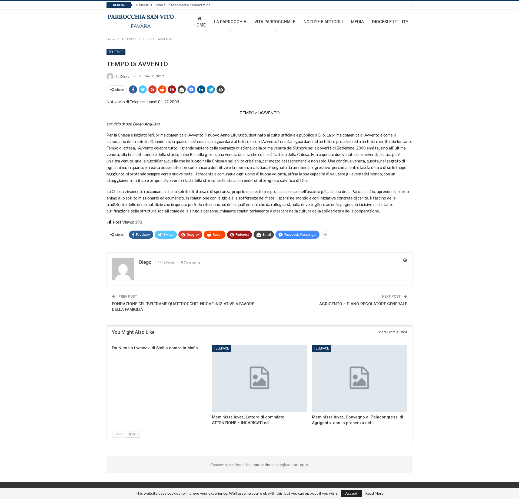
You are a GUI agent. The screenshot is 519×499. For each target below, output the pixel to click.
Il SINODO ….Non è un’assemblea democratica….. (175, 5)
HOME (200, 25)
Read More (374, 493)
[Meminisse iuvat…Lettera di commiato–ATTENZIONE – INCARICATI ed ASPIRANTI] (259, 378)
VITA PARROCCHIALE (274, 21)
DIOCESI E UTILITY (390, 21)
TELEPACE (116, 52)
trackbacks (261, 465)
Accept (351, 493)
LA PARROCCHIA (230, 21)
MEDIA (357, 21)
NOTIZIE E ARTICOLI (323, 21)
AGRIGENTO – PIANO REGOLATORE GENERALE (363, 303)
